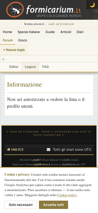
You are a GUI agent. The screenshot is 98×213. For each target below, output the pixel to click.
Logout (30, 67)
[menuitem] (49, 149)
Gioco (22, 40)
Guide (50, 32)
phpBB (35, 160)
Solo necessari (21, 205)
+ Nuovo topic (14, 50)
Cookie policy (67, 195)
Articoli (65, 32)
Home (7, 32)
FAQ (45, 67)
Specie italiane (29, 32)
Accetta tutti (53, 205)
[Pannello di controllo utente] (3, 67)
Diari (80, 32)
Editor (14, 67)
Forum (8, 40)
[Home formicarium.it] (49, 10)
